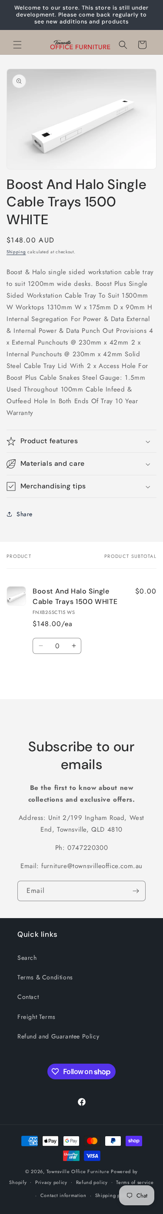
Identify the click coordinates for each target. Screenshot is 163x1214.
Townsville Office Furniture (78, 1171)
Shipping (16, 252)
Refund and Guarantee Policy (58, 1036)
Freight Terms (36, 1016)
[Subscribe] (135, 891)
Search (27, 957)
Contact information (63, 1195)
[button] (17, 44)
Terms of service (134, 1182)
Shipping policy (113, 1195)
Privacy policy (51, 1182)
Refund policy (92, 1182)
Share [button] (25, 514)
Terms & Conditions (45, 977)
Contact (28, 996)
